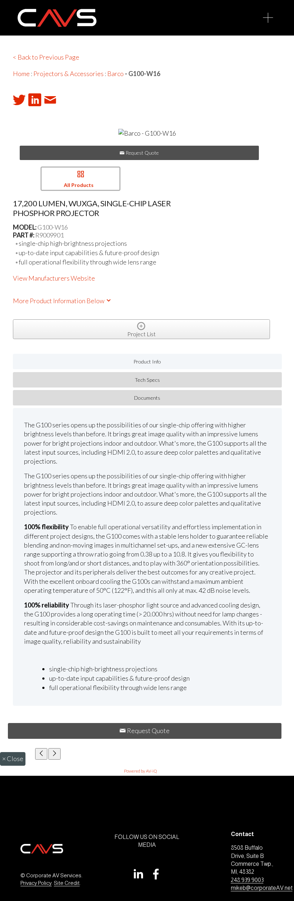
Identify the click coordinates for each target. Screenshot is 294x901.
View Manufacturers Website (54, 278)
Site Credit (67, 883)
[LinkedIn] (138, 874)
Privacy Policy (36, 883)
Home (21, 74)
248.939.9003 (247, 880)
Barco (115, 74)
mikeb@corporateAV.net (262, 888)
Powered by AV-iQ (140, 771)
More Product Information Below (59, 301)
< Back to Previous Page (46, 57)
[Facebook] (156, 874)
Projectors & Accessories (68, 74)
